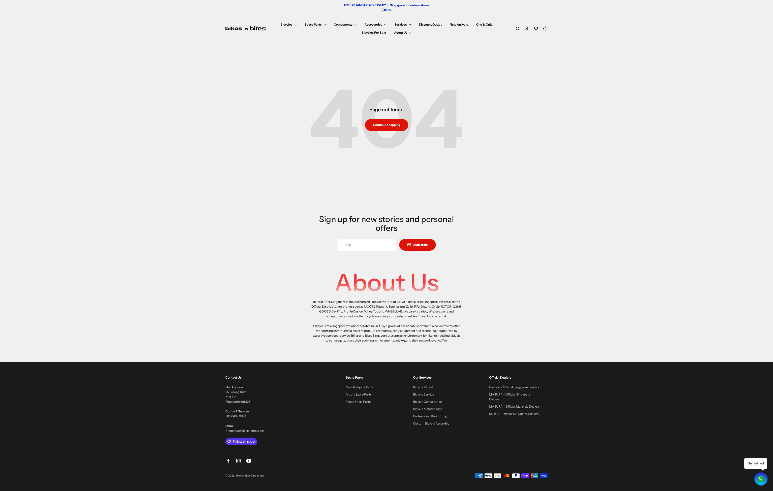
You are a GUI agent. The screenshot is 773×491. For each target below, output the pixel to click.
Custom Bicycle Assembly (431, 423)
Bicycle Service (423, 394)
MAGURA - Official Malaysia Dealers (514, 406)
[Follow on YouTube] (248, 461)
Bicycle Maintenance (427, 409)
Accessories (373, 24)
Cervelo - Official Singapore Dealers (514, 387)
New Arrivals (459, 24)
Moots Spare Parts (359, 394)
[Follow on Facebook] (228, 461)
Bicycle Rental (423, 387)
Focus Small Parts (358, 402)
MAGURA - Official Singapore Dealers (509, 396)
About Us (400, 32)
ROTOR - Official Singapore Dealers (513, 414)
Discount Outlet (430, 24)
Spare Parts (313, 24)
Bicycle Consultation (427, 402)
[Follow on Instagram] (238, 461)
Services (400, 24)
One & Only (484, 24)
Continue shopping (386, 125)
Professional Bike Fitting (430, 416)
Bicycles (286, 24)
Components (343, 24)
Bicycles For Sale (374, 32)
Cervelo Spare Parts (359, 387)
